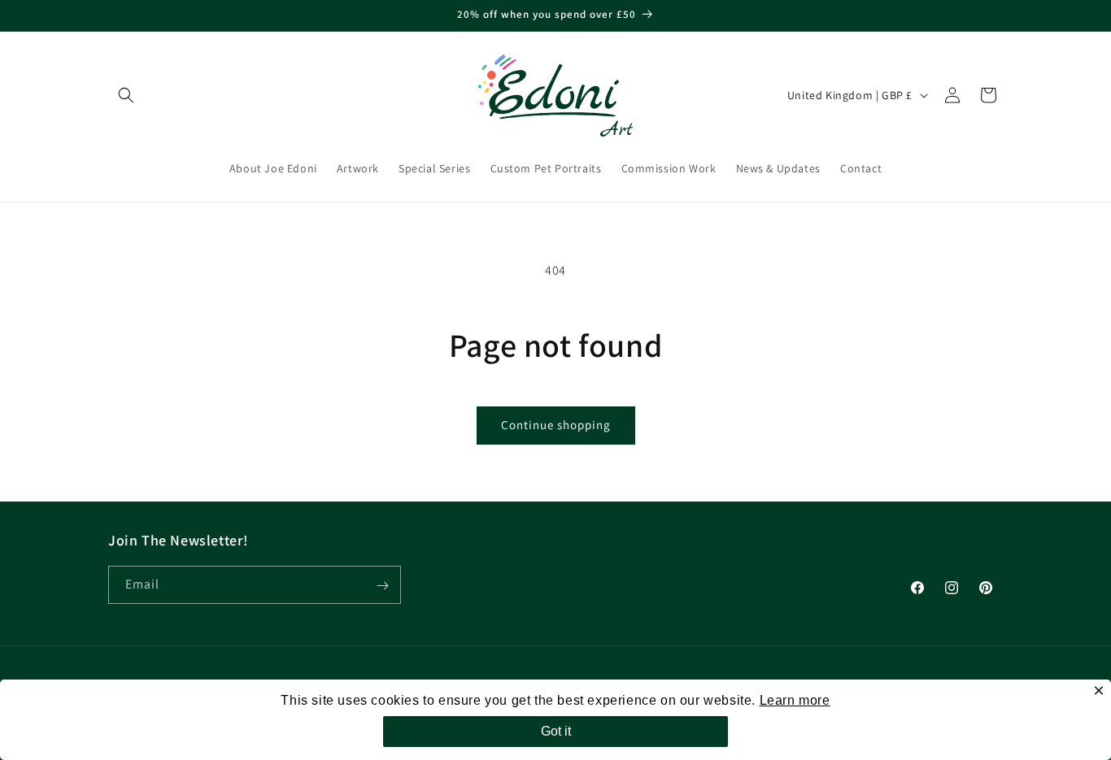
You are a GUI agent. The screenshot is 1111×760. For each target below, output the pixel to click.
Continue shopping (556, 424)
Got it (556, 731)
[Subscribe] (382, 586)
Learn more (795, 700)
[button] (126, 95)
